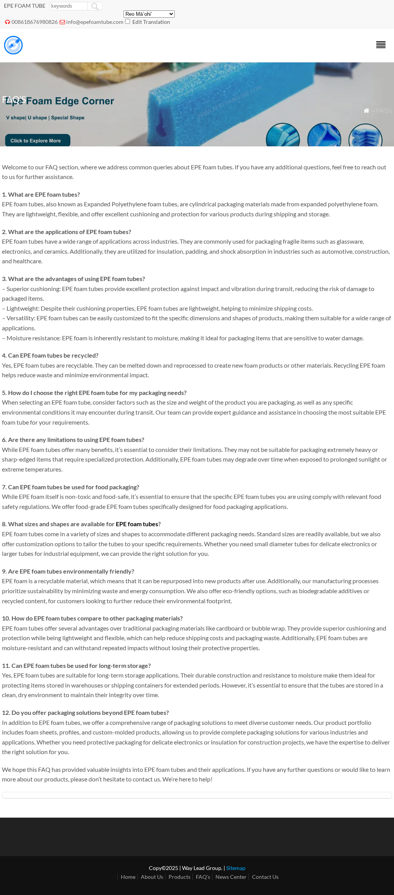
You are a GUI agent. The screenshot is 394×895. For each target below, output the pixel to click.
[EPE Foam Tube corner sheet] (13, 52)
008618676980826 (35, 21)
